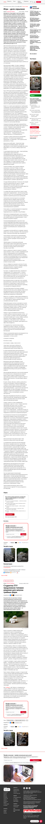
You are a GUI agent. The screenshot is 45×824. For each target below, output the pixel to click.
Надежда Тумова (11, 11)
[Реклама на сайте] (40, 821)
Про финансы (6, 801)
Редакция (5, 810)
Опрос (33, 95)
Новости (9, 1)
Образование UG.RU (8, 550)
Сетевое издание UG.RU (17, 797)
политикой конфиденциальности (17, 536)
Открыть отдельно (34, 136)
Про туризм (5, 797)
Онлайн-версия (15, 806)
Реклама (5, 811)
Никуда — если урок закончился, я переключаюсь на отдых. (16, 511)
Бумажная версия (16, 805)
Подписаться (24, 534)
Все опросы (6, 521)
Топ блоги (33, 59)
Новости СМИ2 (4, 575)
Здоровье (5, 802)
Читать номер (25, 6)
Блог (14, 1)
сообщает (8, 687)
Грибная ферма (10, 720)
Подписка (26, 1)
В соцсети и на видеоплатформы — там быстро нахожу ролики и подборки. (16, 501)
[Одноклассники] (12, 595)
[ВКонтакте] (10, 595)
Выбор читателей (36, 7)
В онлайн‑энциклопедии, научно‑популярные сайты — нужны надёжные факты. (16, 504)
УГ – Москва (15, 798)
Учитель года (6, 798)
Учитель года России (16, 793)
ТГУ (27, 720)
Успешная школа (16, 789)
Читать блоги (35, 91)
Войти (38, 1)
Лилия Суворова (10, 583)
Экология (5, 794)
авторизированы (7, 567)
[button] (7, 572)
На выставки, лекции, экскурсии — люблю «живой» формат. (15, 506)
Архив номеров (20, 2)
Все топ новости (33, 53)
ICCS (14, 808)
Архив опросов (33, 138)
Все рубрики (5, 805)
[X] (13, 595)
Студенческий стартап (20, 720)
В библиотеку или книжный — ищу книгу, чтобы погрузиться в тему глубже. (15, 509)
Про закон (5, 793)
